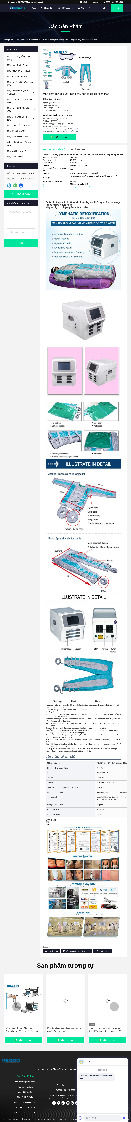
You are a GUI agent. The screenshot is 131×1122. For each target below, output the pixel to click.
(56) (20, 83)
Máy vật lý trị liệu (51, 951)
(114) (19, 58)
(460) (18, 71)
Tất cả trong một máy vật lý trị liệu (76, 951)
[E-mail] (21, 185)
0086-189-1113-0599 (114, 2)
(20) (19, 144)
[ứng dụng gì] (15, 185)
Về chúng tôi (46, 8)
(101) (16, 131)
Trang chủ (8, 40)
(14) (17, 151)
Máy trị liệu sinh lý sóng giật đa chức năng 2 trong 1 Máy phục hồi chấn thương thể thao (105, 1030)
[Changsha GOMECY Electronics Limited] (16, 8)
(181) (18, 65)
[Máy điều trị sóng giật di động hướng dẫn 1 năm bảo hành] (23, 1001)
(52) (19, 109)
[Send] (125, 1118)
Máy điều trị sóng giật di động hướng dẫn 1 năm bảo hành (22, 1029)
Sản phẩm (22, 8)
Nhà (11, 8)
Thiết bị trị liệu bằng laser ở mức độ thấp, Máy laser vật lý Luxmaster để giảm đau (63, 1030)
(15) (17, 157)
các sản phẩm (22, 40)
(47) (20, 101)
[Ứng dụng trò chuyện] (9, 185)
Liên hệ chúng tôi (65, 8)
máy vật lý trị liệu (39, 40)
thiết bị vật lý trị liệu (103, 951)
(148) (18, 118)
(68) (18, 125)
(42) (18, 76)
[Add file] (80, 1118)
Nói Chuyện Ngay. (120, 9)
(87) (18, 92)
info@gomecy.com (90, 2)
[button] (47, 88)
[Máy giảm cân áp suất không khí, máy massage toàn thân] (74, 70)
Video (34, 8)
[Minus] (124, 1061)
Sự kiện (81, 8)
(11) (19, 137)
